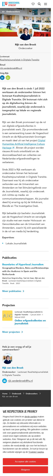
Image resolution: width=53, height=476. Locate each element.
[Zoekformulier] (39, 4)
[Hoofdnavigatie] (45, 4)
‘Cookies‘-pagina (36, 452)
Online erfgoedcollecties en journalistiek (30, 322)
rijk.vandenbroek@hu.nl (11, 68)
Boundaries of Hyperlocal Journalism (23, 264)
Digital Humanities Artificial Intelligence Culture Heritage (23, 144)
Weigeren (25, 469)
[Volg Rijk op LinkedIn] (2, 77)
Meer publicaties (12, 291)
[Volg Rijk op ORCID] (8, 77)
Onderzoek (16, 393)
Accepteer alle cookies (25, 461)
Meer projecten (11, 331)
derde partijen (31, 416)
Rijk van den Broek (12, 367)
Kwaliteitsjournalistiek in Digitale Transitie (19, 59)
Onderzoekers (13, 11)
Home (4, 393)
